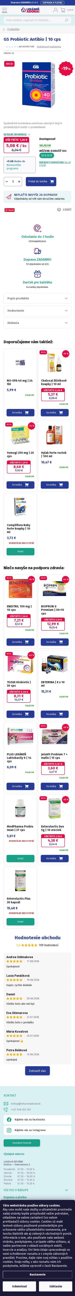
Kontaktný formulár (22, 1143)
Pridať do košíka (37, 181)
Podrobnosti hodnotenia (49, 46)
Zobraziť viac (37, 1071)
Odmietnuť (19, 1286)
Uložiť (11, 210)
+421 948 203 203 (21, 1109)
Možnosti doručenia (55, 164)
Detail (20, 551)
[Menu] (4, 10)
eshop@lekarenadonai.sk (26, 1103)
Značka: (9, 53)
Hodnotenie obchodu (38, 938)
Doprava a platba (52, 2)
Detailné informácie (15, 134)
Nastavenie (38, 1274)
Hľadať (66, 20)
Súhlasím (55, 1286)
